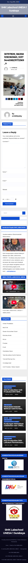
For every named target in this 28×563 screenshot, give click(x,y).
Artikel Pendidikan (8, 323)
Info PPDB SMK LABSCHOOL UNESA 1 (14, 556)
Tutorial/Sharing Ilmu (9, 359)
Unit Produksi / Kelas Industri (11, 367)
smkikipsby (14, 67)
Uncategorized (7, 363)
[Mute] (21, 291)
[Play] (4, 291)
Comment (6, 141)
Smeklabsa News (8, 351)
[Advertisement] (14, 36)
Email (5, 181)
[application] (14, 286)
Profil (4, 347)
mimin (16, 394)
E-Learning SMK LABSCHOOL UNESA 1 (10, 548)
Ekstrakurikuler (7, 335)
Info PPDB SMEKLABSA (14, 552)
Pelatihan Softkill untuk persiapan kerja (18, 104)
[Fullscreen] (23, 291)
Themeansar (14, 541)
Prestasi (5, 343)
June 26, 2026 (9, 394)
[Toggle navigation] (13, 16)
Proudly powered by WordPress (9, 539)
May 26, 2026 (9, 445)
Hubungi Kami (23, 548)
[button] (23, 16)
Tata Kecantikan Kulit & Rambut (12, 355)
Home (7, 545)
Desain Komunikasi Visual (10, 331)
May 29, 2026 (9, 428)
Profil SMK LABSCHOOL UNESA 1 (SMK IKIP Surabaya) (14, 559)
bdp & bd (5, 327)
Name (5, 172)
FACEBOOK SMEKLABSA (10, 218)
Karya (4, 339)
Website (5, 189)
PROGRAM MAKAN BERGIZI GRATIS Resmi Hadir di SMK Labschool (14, 409)
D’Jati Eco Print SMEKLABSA (16, 545)
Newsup (23, 539)
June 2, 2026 (8, 411)
